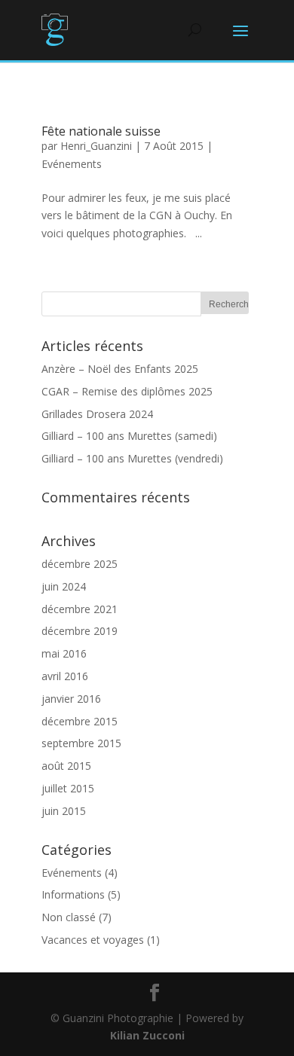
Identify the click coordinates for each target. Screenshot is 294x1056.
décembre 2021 (79, 609)
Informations (73, 894)
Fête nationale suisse (101, 131)
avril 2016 (64, 676)
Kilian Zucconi (147, 1035)
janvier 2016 (71, 698)
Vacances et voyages (92, 939)
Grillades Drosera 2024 (97, 414)
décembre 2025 (79, 564)
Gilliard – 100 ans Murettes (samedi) (129, 436)
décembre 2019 (79, 631)
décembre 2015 (79, 721)
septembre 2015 (81, 743)
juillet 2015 (67, 788)
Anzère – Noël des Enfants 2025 (119, 369)
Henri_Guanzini (96, 146)
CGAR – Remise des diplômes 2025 (127, 391)
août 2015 (66, 765)
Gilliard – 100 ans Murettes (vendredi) (132, 458)
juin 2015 (63, 811)
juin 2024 (63, 586)
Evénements (71, 164)
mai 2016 (64, 653)
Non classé (68, 917)
